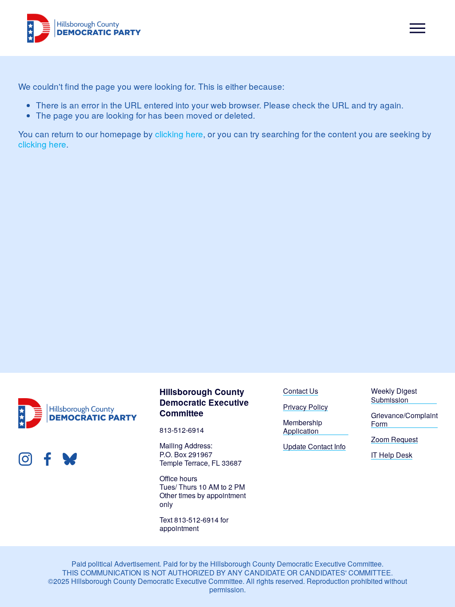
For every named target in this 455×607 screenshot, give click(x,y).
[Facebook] (47, 459)
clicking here (179, 134)
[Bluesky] (70, 459)
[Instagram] (25, 459)
